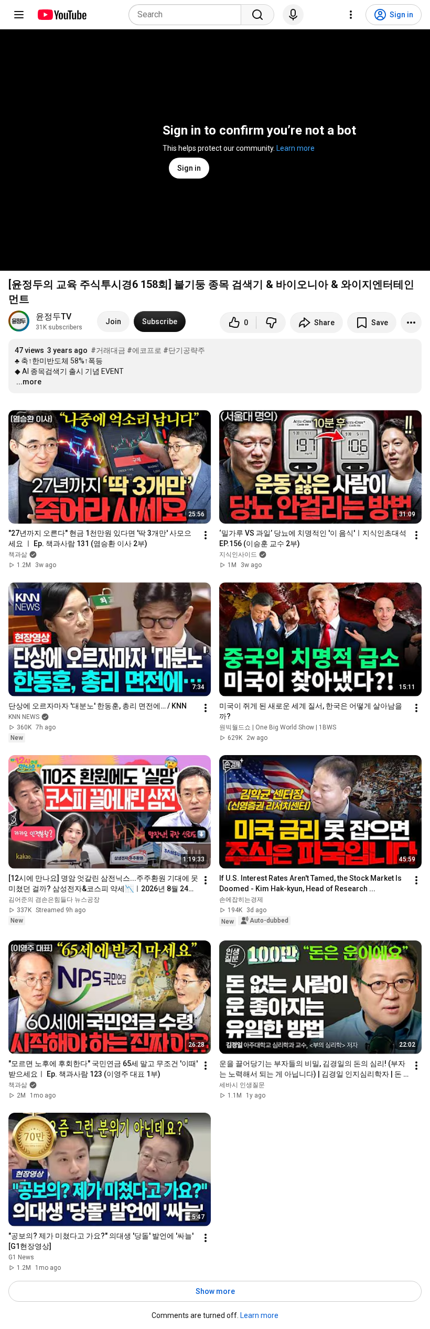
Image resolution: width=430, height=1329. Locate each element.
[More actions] (411, 322)
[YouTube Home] (61, 14)
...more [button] (28, 382)
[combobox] (188, 14)
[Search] (257, 14)
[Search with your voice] (293, 14)
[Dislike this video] (271, 322)
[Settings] (351, 14)
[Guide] (19, 14)
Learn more (295, 148)
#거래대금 (108, 350)
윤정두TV (53, 317)
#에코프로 (144, 350)
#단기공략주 (184, 350)
